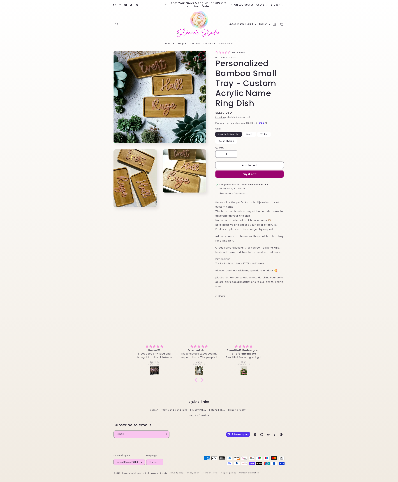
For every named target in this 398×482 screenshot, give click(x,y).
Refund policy (176, 473)
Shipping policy (228, 473)
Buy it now (250, 174)
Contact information (249, 473)
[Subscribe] (165, 434)
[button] (116, 24)
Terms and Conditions (174, 409)
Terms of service (210, 473)
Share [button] (221, 296)
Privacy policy (192, 473)
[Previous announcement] (165, 5)
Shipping (220, 117)
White (264, 134)
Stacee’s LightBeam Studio (135, 473)
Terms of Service (199, 415)
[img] (154, 346)
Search (154, 409)
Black (249, 134)
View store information (232, 193)
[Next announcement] (231, 5)
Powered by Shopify (157, 473)
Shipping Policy (237, 409)
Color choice (226, 141)
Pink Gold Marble (228, 134)
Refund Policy (217, 409)
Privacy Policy (198, 409)
